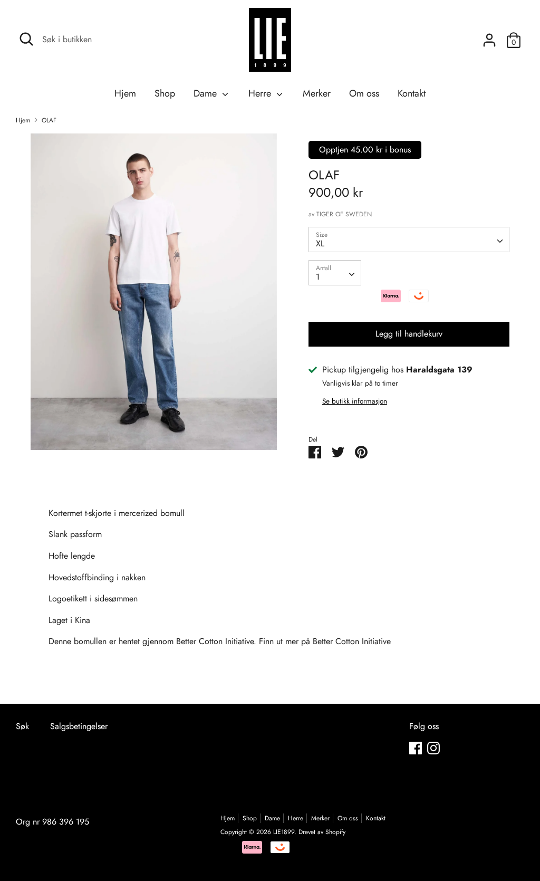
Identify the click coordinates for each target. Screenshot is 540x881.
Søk (22, 726)
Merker (317, 93)
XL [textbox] (320, 243)
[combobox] (408, 239)
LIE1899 (283, 832)
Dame (206, 93)
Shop (165, 93)
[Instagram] (433, 748)
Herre (261, 93)
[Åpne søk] (26, 39)
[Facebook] (415, 748)
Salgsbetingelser (79, 726)
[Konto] (489, 36)
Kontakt (412, 93)
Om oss (364, 93)
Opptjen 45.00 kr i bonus (365, 149)
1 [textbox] (318, 277)
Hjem (125, 93)
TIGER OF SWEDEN (344, 214)
